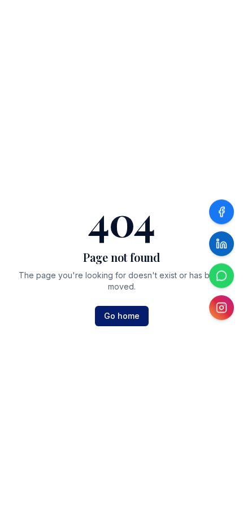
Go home (122, 316)
